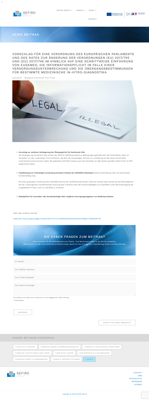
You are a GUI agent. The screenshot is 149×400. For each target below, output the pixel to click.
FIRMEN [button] (79, 10)
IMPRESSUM (137, 381)
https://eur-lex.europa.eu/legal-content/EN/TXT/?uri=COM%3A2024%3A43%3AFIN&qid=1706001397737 (57, 219)
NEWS (91, 10)
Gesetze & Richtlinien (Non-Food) (40, 78)
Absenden (22, 312)
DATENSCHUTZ (135, 379)
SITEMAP (138, 384)
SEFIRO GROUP (63, 10)
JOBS (139, 376)
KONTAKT (92, 19)
